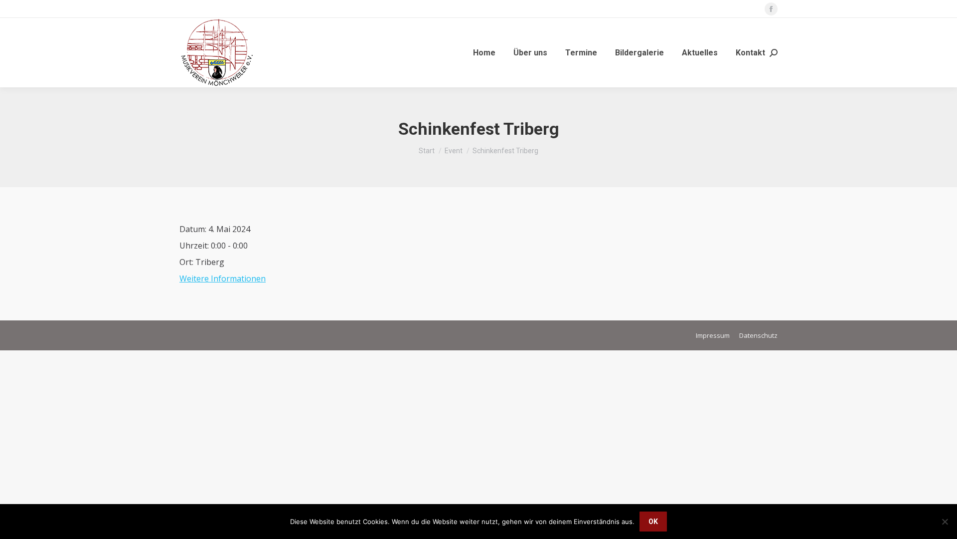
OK (653, 522)
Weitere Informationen (222, 278)
